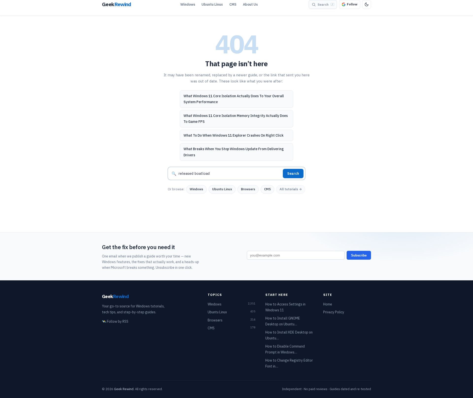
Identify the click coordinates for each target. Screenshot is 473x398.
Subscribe (359, 255)
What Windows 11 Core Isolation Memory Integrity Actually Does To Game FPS (236, 118)
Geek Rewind (124, 389)
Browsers (248, 189)
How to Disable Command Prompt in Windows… (285, 349)
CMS (232, 4)
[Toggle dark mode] (366, 4)
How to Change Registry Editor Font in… (289, 363)
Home (327, 304)
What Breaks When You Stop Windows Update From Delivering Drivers (234, 152)
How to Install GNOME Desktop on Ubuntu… (282, 321)
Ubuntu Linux (212, 4)
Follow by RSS (115, 321)
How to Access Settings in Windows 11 (285, 307)
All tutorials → (291, 189)
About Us (250, 4)
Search (293, 173)
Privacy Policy (333, 312)
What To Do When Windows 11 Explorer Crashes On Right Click (234, 135)
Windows (187, 4)
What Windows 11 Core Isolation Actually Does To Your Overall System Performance (234, 99)
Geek (115, 296)
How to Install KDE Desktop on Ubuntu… (289, 335)
